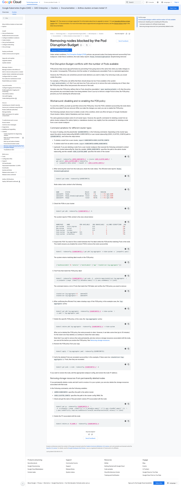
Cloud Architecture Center (112, 472)
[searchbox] (12, 18)
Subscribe (159, 483)
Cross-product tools (50, 2)
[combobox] (134, 2)
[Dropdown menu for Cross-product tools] (59, 2)
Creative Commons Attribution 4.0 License (97, 446)
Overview (5, 12)
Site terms (47, 483)
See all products (32, 463)
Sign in (176, 2)
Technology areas (32, 2)
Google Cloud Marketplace (35, 469)
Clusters (54, 8)
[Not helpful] (129, 33)
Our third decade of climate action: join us (77, 483)
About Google (32, 483)
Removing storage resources (100, 340)
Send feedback (123, 41)
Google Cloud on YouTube (150, 472)
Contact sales (32, 472)
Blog (144, 463)
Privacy (40, 483)
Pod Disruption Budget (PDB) (76, 54)
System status (70, 472)
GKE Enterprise (41, 8)
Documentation (68, 8)
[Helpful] (126, 33)
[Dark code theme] (125, 156)
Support (68, 466)
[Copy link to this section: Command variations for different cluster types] (93, 128)
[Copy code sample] (128, 156)
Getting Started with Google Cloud (114, 466)
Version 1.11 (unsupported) (61, 50)
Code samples (108, 469)
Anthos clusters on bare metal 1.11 (92, 8)
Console (151, 2)
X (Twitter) (146, 469)
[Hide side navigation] (23, 483)
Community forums (72, 463)
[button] (12, 26)
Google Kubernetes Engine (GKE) (16, 8)
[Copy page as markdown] (87, 45)
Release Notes (70, 469)
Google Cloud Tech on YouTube (152, 475)
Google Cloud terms (57, 483)
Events (145, 466)
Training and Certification (111, 475)
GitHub (106, 463)
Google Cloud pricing (34, 466)
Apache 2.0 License (51, 448)
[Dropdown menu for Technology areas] (40, 2)
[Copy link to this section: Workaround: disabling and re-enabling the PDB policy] (107, 101)
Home (52, 33)
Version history (118, 23)
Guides (14, 12)
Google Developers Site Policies (77, 448)
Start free (173, 8)
